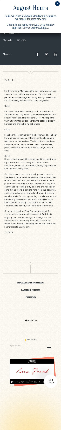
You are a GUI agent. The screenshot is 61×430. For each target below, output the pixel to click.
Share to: (7, 54)
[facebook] (37, 54)
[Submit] (49, 347)
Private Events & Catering (30, 283)
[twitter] (46, 54)
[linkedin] (55, 54)
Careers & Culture (30, 290)
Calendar (31, 297)
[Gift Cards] (30, 371)
